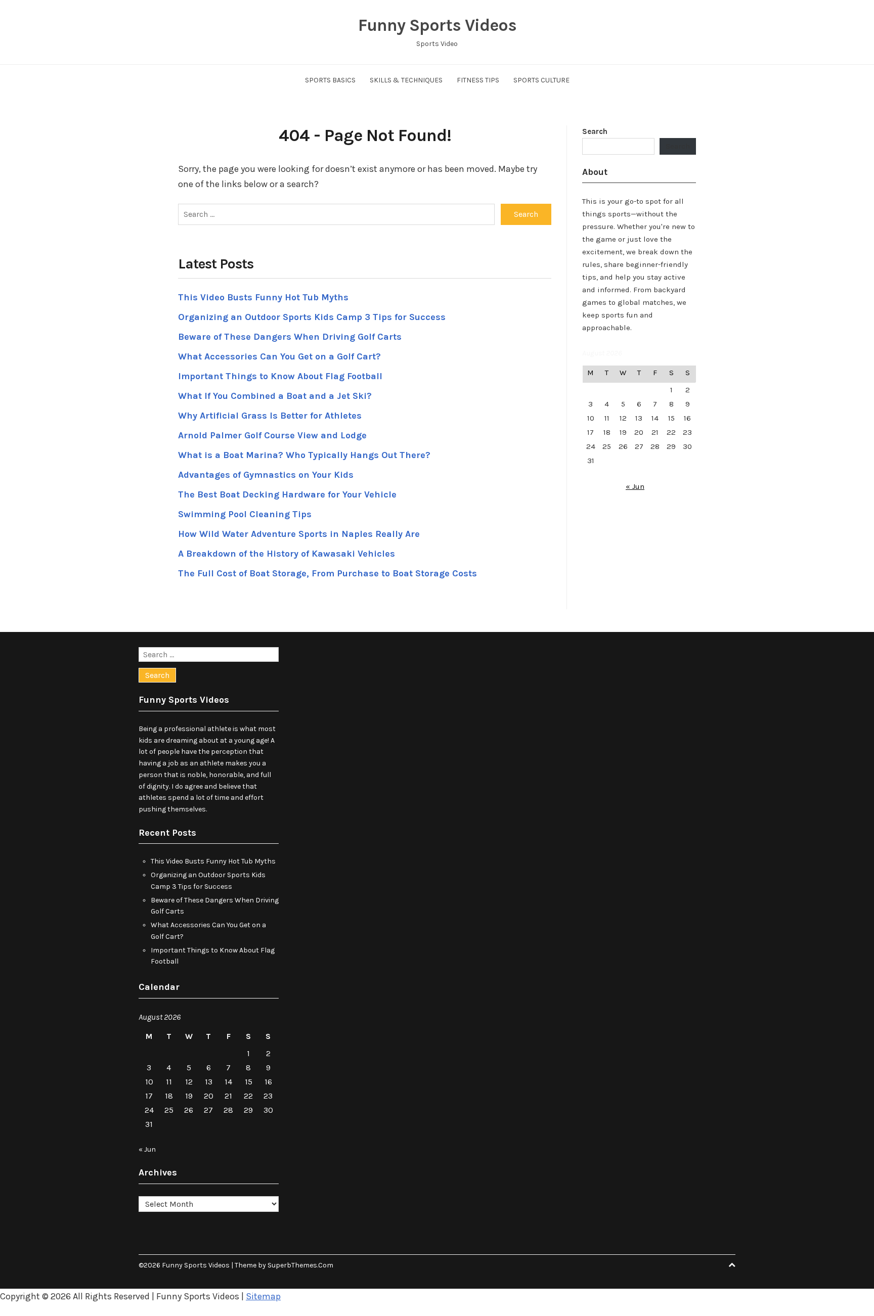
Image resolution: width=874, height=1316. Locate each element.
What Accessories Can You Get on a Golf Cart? (279, 356)
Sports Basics (330, 80)
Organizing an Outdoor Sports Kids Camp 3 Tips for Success (312, 317)
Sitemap (263, 1296)
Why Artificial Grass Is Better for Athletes (270, 415)
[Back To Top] (731, 1265)
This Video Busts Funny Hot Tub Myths (263, 297)
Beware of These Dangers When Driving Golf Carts (290, 336)
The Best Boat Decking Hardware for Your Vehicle (287, 494)
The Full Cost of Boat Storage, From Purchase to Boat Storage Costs (327, 573)
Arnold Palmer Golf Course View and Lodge (272, 435)
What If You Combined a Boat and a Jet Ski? (275, 395)
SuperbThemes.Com (300, 1265)
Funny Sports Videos (437, 25)
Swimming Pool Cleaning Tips (245, 514)
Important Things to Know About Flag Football (280, 376)
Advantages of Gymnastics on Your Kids (266, 474)
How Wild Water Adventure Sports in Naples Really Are (299, 533)
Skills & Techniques (406, 80)
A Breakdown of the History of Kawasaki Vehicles (286, 553)
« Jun (635, 486)
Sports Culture (541, 80)
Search (594, 131)
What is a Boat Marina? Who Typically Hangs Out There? (304, 455)
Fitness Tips (478, 80)
